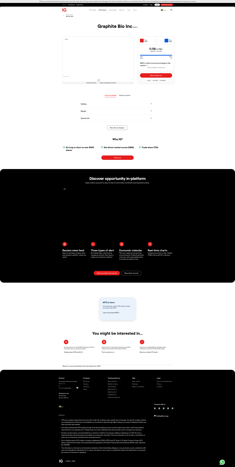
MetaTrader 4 (112, 392)
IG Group (86, 381)
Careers (85, 384)
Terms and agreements (164, 381)
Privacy (159, 384)
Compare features (114, 397)
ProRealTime (112, 394)
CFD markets (102, 10)
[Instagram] (173, 409)
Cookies (159, 386)
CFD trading (92, 10)
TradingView (112, 386)
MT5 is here (109, 302)
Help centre (136, 381)
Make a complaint (138, 386)
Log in (157, 4)
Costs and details (110, 95)
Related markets (124, 95)
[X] (160, 409)
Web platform (112, 381)
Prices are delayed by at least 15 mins (156, 67)
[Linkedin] (155, 409)
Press (85, 389)
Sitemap (135, 384)
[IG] (64, 10)
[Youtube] (168, 409)
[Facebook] (164, 409)
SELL (145, 40)
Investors (86, 386)
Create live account (166, 4)
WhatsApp (61, 388)
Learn (129, 10)
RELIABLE (163, 80)
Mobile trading (113, 384)
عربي (165, 10)
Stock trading (112, 10)
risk (114, 422)
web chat (62, 383)
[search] (171, 9)
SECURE (156, 80)
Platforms (122, 10)
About (135, 10)
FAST (149, 80)
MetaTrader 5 (112, 389)
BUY (170, 40)
